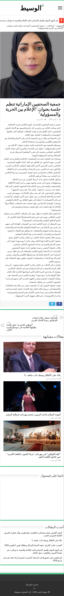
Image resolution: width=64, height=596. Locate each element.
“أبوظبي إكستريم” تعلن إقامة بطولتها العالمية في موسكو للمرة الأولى (21, 326)
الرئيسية (60, 26)
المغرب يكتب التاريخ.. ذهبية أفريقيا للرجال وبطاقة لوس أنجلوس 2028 (33, 545)
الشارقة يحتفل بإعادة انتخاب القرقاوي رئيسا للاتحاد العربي (44, 317)
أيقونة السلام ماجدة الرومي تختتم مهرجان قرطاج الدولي (33, 414)
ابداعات (50, 26)
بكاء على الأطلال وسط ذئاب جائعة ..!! (42, 375)
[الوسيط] (32, 7)
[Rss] (34, 588)
